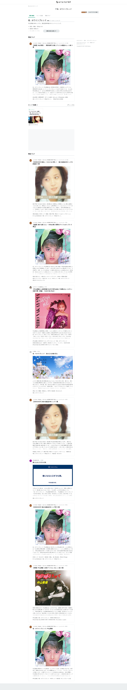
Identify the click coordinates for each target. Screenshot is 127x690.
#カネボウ (59, 453)
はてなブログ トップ (34, 6)
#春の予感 (51, 214)
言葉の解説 (31, 15)
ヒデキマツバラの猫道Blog (38, 286)
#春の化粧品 (36, 214)
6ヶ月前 (66, 159)
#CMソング (42, 214)
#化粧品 (34, 451)
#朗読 (39, 391)
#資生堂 (54, 453)
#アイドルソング (51, 341)
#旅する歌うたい (37, 276)
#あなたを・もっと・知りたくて (50, 278)
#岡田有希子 (41, 97)
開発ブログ (92, 42)
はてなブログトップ (81, 43)
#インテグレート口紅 (66, 678)
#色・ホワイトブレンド (38, 99)
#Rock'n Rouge (63, 557)
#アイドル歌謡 (48, 97)
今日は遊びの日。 (36, 460)
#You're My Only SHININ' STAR (40, 344)
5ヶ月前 (66, 43)
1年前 (66, 222)
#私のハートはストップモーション (63, 214)
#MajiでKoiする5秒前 (58, 99)
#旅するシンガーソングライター (49, 276)
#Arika (58, 276)
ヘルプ (88, 42)
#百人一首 (35, 391)
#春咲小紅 (68, 451)
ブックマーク (31, 109)
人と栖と (34, 351)
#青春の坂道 (64, 276)
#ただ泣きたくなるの (61, 619)
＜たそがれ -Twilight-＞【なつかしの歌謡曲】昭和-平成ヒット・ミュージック (48, 43)
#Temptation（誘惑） (63, 97)
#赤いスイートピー (37, 278)
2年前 (45, 286)
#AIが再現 (35, 97)
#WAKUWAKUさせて (37, 342)
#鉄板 (47, 214)
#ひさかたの (59, 391)
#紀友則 (53, 391)
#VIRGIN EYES (51, 619)
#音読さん (44, 391)
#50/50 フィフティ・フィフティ (55, 342)
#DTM (49, 391)
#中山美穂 (35, 341)
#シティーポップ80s (53, 344)
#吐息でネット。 (48, 99)
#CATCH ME (67, 342)
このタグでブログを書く (93, 12)
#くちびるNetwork (37, 215)
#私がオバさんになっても (39, 280)
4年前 (42, 460)
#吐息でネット (48, 453)
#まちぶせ (55, 97)
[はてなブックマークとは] (37, 105)
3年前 (38, 351)
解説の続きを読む (51, 31)
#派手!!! (45, 342)
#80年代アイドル (42, 341)
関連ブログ (47, 15)
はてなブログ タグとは (81, 42)
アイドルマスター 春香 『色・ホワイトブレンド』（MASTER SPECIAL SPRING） (35, 113)
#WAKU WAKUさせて (55, 617)
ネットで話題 (40, 15)
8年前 (66, 626)
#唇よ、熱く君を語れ (54, 557)
